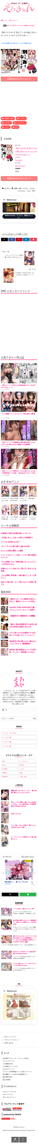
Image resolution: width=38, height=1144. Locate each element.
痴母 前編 (31, 498)
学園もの (4, 773)
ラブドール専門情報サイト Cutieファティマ (17, 1071)
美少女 (22, 765)
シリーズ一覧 (6, 746)
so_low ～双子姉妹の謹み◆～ (5, 519)
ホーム (5, 20)
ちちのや (18, 160)
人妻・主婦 (23, 776)
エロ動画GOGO (8, 1064)
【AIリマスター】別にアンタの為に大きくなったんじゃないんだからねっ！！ (26, 151)
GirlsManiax (28, 857)
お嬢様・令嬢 (8, 118)
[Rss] (3, 710)
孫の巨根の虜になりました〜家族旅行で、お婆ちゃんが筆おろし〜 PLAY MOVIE (24, 922)
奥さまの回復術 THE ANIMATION (14, 500)
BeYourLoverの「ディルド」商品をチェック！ (19, 216)
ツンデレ (22, 118)
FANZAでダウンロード (21, 79)
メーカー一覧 (6, 742)
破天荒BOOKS (7, 1077)
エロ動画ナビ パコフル (10, 1066)
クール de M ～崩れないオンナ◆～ (24, 908)
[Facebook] (11, 239)
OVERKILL (8, 884)
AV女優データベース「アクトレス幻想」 (16, 1058)
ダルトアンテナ (8, 1094)
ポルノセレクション (9, 1097)
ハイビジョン (20, 123)
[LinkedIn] (26, 239)
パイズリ (7, 123)
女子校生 (4, 769)
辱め (21, 773)
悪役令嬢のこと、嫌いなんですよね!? (16, 882)
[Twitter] (4, 239)
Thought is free (30, 1130)
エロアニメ (14, 20)
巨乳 (16, 127)
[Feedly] (27, 894)
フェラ (6, 127)
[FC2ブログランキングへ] (17, 1109)
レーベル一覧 (6, 737)
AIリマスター (20, 166)
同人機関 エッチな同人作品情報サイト (15, 1074)
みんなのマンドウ (8, 1069)
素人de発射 (6, 1080)
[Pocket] (33, 239)
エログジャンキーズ (9, 1092)
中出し (4, 765)
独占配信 (4, 776)
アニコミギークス (8, 1061)
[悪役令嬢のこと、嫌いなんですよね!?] (18, 870)
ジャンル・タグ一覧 (9, 733)
